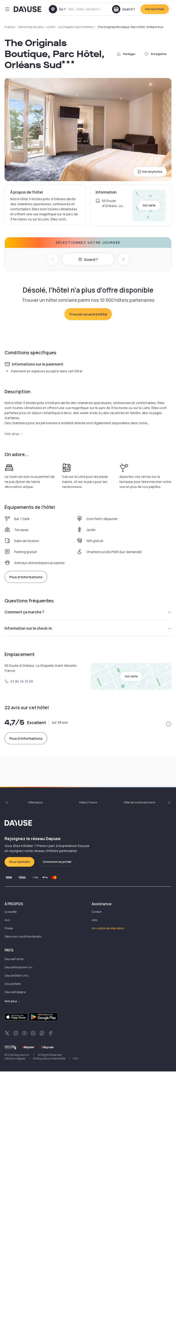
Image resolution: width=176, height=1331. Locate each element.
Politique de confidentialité (49, 1058)
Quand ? (91, 259)
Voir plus (12, 434)
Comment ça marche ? (24, 611)
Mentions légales (15, 1058)
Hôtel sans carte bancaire (139, 802)
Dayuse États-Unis (16, 975)
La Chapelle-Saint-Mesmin (76, 27)
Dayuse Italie (13, 984)
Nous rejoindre (19, 862)
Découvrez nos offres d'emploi (23, 936)
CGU (76, 1058)
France (9, 27)
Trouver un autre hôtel (88, 314)
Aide (94, 920)
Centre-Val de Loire (30, 27)
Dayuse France (14, 959)
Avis (7, 920)
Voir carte (149, 205)
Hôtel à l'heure (88, 802)
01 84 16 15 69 (22, 681)
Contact (97, 912)
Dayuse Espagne (15, 992)
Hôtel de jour (35, 802)
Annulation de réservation (108, 928)
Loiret (50, 27)
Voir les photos (152, 172)
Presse (9, 928)
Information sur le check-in (28, 628)
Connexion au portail (57, 862)
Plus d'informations (25, 577)
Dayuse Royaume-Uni (18, 967)
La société (10, 912)
